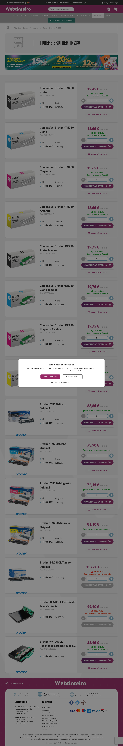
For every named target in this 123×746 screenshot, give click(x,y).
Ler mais (87, 371)
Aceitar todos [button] (50, 377)
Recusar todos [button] (72, 377)
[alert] (61, 373)
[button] (61, 383)
